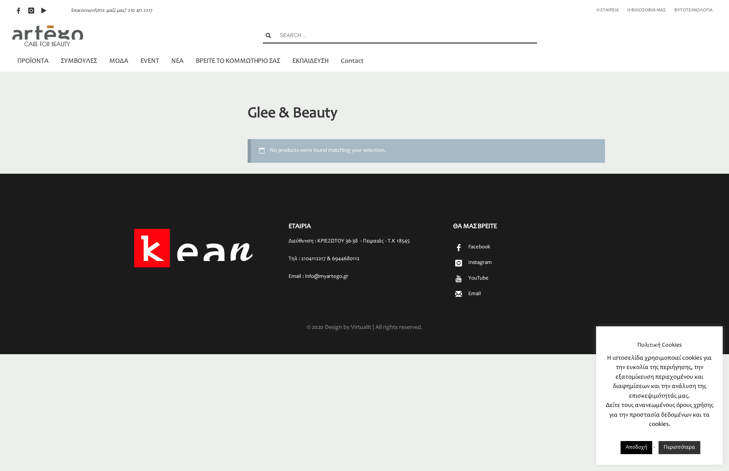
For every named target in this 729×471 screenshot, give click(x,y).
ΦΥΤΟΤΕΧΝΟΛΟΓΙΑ (693, 10)
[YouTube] (44, 10)
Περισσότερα (679, 447)
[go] (268, 35)
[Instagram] (31, 10)
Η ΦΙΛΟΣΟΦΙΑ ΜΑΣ (646, 10)
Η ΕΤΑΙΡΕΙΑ (608, 10)
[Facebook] (18, 10)
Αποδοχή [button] (636, 447)
